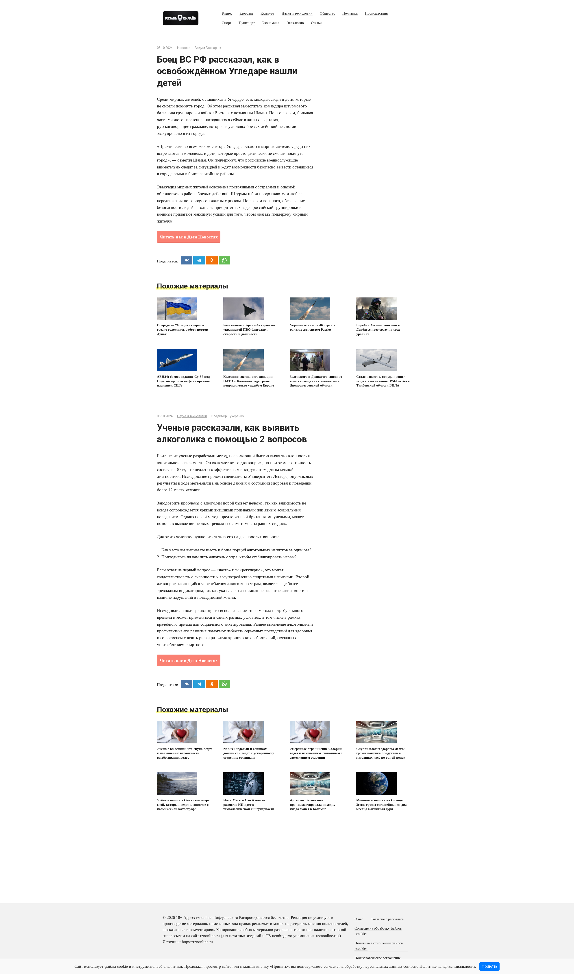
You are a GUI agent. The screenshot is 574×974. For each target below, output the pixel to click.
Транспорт (247, 23)
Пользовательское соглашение (377, 958)
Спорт (226, 23)
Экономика (270, 23)
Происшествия (376, 13)
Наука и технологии (297, 13)
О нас (358, 919)
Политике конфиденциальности (447, 966)
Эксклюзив (295, 23)
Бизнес (227, 13)
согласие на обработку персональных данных (363, 966)
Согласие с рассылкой (387, 919)
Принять (489, 966)
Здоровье (246, 13)
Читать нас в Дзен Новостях (189, 236)
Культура (267, 13)
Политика (350, 13)
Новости (183, 48)
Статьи (316, 23)
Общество (327, 13)
